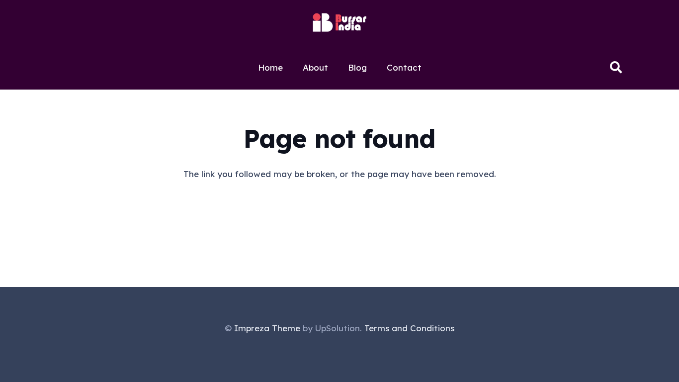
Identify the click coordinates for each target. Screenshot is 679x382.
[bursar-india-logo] (339, 22)
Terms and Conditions (409, 328)
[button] (615, 67)
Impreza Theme (267, 328)
